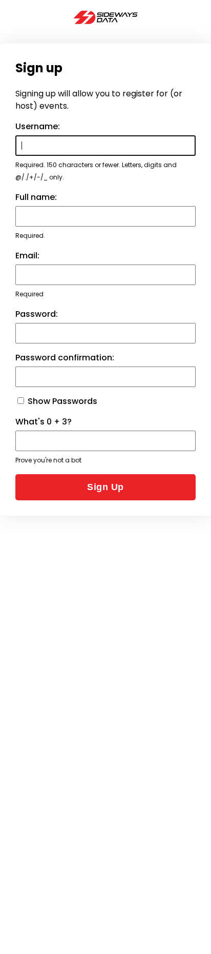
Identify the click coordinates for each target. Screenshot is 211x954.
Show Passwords (61, 401)
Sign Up (105, 487)
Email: (27, 255)
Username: (37, 126)
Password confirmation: (64, 357)
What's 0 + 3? (43, 422)
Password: (36, 314)
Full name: (36, 197)
